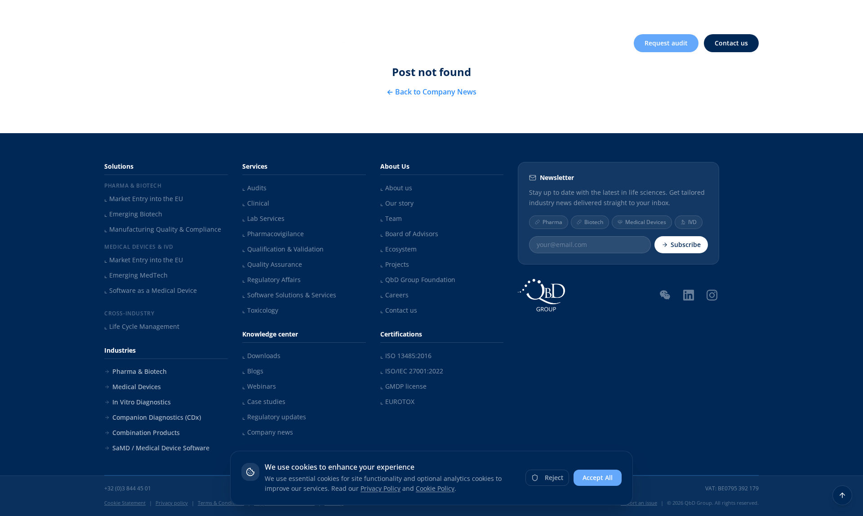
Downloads (261, 355)
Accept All (598, 477)
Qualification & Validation (283, 249)
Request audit (666, 43)
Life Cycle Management (141, 326)
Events (652, 13)
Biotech (593, 222)
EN (747, 12)
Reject (554, 477)
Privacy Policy (380, 488)
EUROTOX (397, 401)
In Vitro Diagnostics (141, 402)
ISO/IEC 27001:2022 (411, 371)
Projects (394, 264)
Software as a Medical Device (150, 290)
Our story (397, 203)
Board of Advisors (409, 233)
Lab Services (263, 218)
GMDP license (403, 386)
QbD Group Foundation (417, 279)
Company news (267, 432)
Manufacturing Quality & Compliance (162, 229)
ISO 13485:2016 (406, 355)
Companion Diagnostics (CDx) (156, 417)
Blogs (252, 371)
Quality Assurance (272, 264)
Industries (440, 43)
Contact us (731, 43)
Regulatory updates (274, 417)
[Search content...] (718, 12)
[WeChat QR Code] (665, 294)
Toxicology (260, 310)
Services (381, 43)
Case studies (263, 401)
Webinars (259, 386)
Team (391, 218)
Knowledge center (591, 13)
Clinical (255, 203)
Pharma (552, 222)
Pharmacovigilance (273, 233)
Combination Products (146, 432)
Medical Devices (136, 386)
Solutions (324, 43)
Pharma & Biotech (139, 371)
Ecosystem (398, 249)
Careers (689, 13)
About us (526, 13)
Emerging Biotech (133, 214)
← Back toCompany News (431, 92)
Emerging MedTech (136, 275)
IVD (692, 222)
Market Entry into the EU (143, 198)
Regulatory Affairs (271, 279)
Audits (254, 188)
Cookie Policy (435, 488)
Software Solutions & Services (289, 295)
